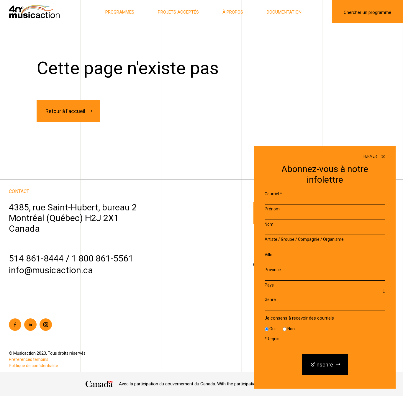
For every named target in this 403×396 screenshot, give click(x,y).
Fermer (370, 156)
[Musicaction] (34, 11)
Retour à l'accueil (65, 111)
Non (291, 329)
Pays (269, 285)
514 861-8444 (36, 258)
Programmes (119, 12)
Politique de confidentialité (33, 365)
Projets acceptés (178, 12)
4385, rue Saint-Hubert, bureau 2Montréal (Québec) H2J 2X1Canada (73, 218)
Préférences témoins (28, 359)
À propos (232, 12)
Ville (268, 254)
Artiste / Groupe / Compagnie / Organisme (304, 239)
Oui (272, 329)
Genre (270, 299)
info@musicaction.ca (51, 270)
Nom (269, 224)
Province (273, 270)
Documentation (284, 12)
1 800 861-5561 (102, 258)
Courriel (273, 194)
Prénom (272, 209)
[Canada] (99, 384)
